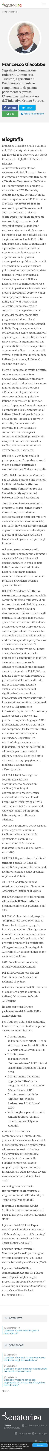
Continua (40, 1445)
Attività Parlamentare (33, 113)
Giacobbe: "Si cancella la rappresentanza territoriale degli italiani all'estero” (24, 1359)
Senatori (13, 11)
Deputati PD (24, 1433)
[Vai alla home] (11, 4)
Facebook (11, 107)
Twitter (29, 107)
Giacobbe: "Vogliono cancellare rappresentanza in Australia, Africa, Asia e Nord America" (24, 1382)
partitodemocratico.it (35, 1425)
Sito (12, 113)
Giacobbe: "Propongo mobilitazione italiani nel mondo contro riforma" (25, 1370)
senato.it (42, 1441)
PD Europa (40, 1433)
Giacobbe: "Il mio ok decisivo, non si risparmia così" (21, 1332)
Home (4, 11)
